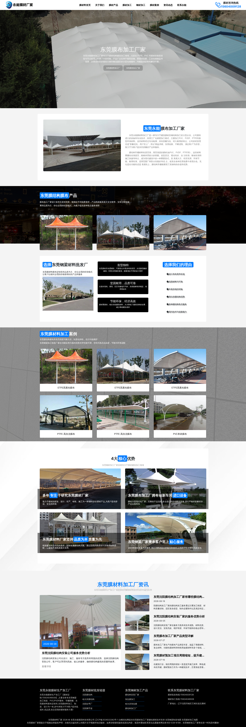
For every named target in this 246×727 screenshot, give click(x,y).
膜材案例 (154, 5)
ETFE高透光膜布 (66, 387)
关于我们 (99, 5)
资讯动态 (168, 5)
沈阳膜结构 (87, 694)
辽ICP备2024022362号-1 (106, 719)
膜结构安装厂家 (132, 694)
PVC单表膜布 (180, 433)
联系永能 (181, 5)
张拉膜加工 (130, 699)
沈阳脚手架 (87, 708)
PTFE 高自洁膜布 (66, 433)
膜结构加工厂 (131, 708)
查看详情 (46, 666)
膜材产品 (113, 5)
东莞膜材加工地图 (190, 719)
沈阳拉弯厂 (87, 704)
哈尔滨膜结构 (88, 699)
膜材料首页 (85, 5)
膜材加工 (127, 5)
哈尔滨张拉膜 (131, 704)
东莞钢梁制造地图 (173, 719)
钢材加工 (140, 5)
